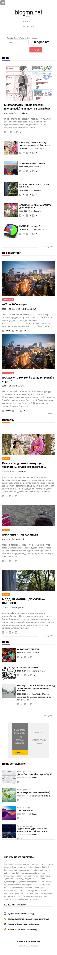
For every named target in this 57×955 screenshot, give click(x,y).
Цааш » (50, 414)
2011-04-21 (6, 386)
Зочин (34, 778)
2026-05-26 (23, 229)
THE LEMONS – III (25, 810)
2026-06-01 (23, 211)
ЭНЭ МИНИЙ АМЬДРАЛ (26, 309)
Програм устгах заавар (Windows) (33, 792)
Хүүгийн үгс (23, 113)
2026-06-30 (23, 190)
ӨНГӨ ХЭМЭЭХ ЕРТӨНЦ (28, 649)
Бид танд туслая (40, 229)
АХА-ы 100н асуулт (14, 304)
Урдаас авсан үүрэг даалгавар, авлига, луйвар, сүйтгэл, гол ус (32, 829)
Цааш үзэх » (48, 246)
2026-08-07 (23, 148)
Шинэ (5, 57)
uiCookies (33, 946)
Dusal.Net (35, 942)
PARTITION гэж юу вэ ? (29, 226)
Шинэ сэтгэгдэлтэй (14, 763)
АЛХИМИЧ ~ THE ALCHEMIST (32, 163)
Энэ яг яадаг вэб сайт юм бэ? (19, 857)
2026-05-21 (21, 653)
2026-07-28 (23, 167)
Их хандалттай (11, 252)
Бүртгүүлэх (28, 26)
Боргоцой (38, 167)
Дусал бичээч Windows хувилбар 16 (34, 774)
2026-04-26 (21, 694)
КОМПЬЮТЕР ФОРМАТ (28, 667)
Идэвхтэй (8, 420)
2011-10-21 (6, 309)
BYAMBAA (20, 386)
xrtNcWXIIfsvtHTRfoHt (41, 796)
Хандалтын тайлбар (15, 905)
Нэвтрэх (27, 21)
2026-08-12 (8, 113)
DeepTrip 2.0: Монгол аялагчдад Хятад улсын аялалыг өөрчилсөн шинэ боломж (36, 688)
